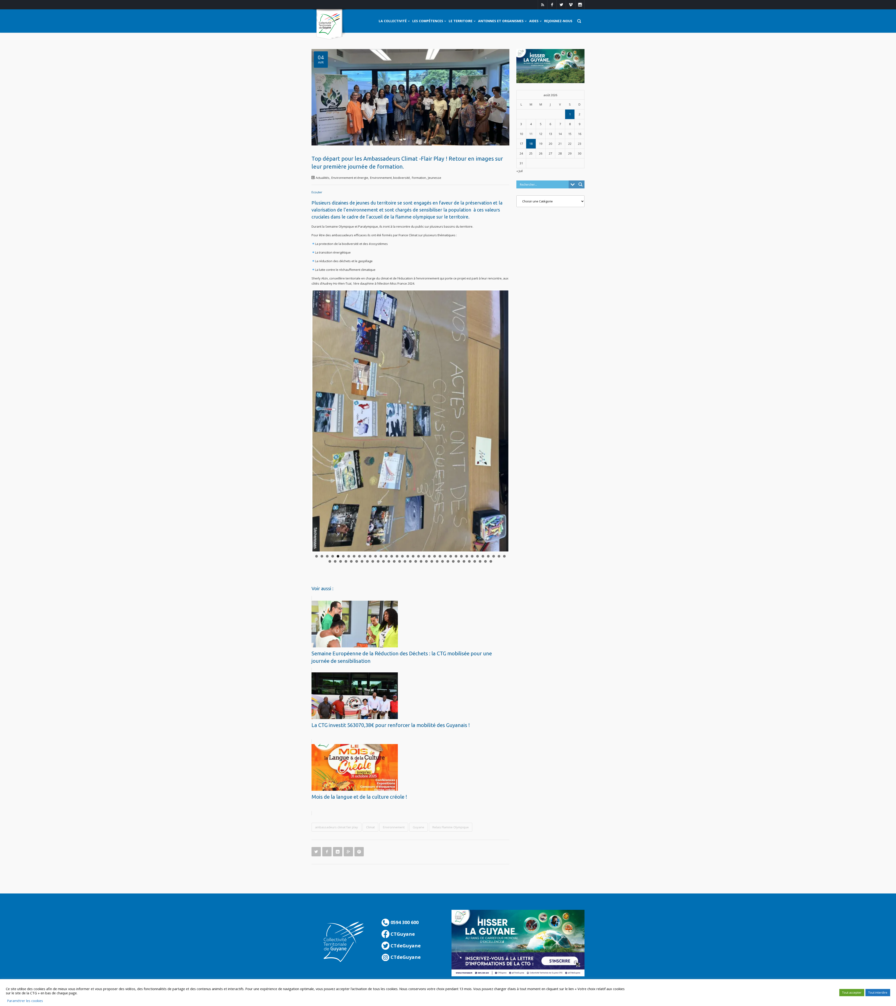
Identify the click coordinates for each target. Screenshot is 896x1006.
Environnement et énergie (349, 178)
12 (375, 554)
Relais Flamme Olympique (450, 825)
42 (356, 559)
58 (442, 559)
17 (402, 554)
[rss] (542, 4)
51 (405, 559)
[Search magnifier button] (580, 184)
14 (386, 554)
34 (493, 554)
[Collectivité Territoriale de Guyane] (329, 24)
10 (365, 554)
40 (346, 559)
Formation (419, 178)
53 (415, 559)
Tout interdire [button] (877, 992)
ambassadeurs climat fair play (336, 825)
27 (456, 554)
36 (504, 554)
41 (351, 559)
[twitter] (561, 4)
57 (437, 559)
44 (367, 559)
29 (467, 554)
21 (424, 554)
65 (480, 559)
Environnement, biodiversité (390, 178)
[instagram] (579, 4)
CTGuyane (402, 932)
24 (440, 554)
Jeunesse (434, 178)
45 (372, 559)
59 (448, 559)
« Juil (519, 171)
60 (453, 559)
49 (394, 559)
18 (407, 554)
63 (469, 559)
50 (399, 559)
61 (458, 559)
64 (474, 559)
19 (413, 554)
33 (488, 554)
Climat (370, 825)
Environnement (394, 825)
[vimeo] (570, 4)
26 (450, 554)
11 (370, 554)
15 (391, 554)
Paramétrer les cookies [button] (25, 1000)
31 (477, 554)
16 (397, 554)
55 (426, 559)
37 (330, 559)
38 (335, 559)
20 (418, 554)
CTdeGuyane (405, 944)
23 (434, 554)
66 (485, 559)
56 (431, 559)
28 (461, 554)
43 (362, 559)
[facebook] (551, 4)
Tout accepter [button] (851, 992)
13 (381, 554)
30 (472, 554)
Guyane (418, 825)
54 (421, 559)
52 (410, 559)
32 (483, 554)
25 (445, 554)
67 (491, 559)
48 (389, 559)
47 (383, 559)
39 (340, 559)
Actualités (322, 178)
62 (464, 559)
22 (429, 554)
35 (499, 554)
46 (378, 559)
